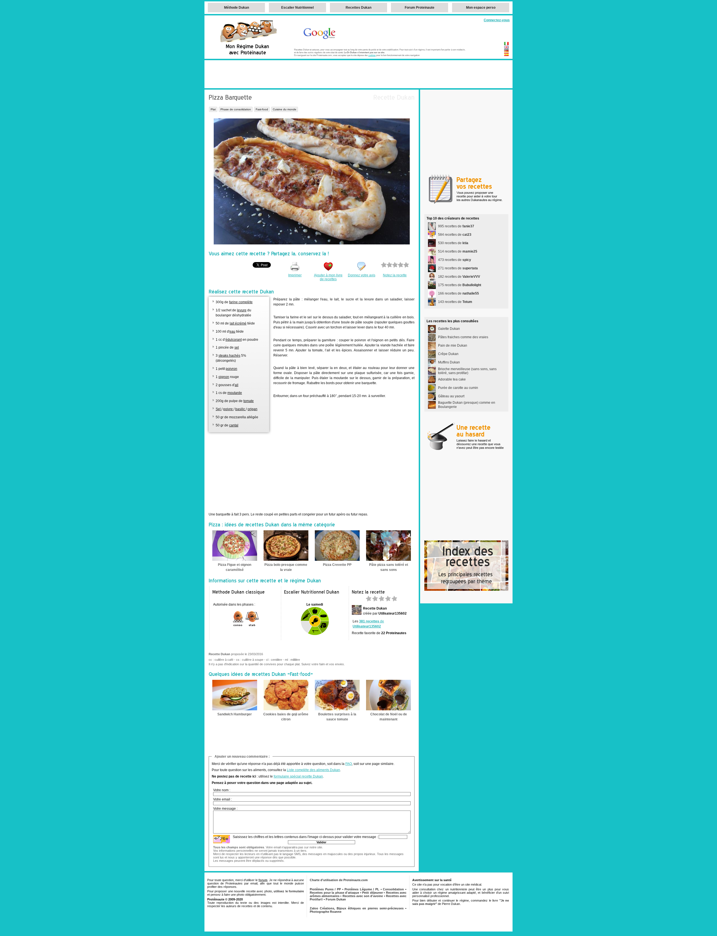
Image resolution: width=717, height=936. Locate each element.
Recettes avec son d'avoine (363, 896)
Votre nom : (221, 790)
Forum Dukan (336, 899)
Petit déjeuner (372, 892)
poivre (228, 409)
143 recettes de (455, 302)
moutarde (234, 393)
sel (236, 347)
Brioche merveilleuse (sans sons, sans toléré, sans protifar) (467, 371)
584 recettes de (454, 235)
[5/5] (394, 600)
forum (263, 880)
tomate (248, 401)
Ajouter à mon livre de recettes (328, 277)
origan (252, 409)
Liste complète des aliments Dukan (313, 770)
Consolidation (393, 889)
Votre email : (222, 799)
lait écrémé (238, 323)
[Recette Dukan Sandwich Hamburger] (234, 709)
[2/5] (375, 600)
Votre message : (225, 809)
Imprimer (295, 275)
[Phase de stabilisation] (252, 626)
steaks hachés (229, 356)
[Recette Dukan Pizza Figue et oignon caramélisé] (234, 560)
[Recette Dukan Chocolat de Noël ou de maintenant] (388, 709)
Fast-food (262, 109)
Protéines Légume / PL (361, 889)
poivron (231, 369)
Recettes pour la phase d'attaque (334, 892)
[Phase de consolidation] (238, 626)
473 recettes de (454, 260)
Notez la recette (395, 275)
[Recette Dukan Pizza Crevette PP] (337, 560)
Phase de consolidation (235, 109)
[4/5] (388, 600)
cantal (233, 425)
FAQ (348, 764)
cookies (372, 55)
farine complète (241, 302)
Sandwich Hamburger (234, 714)
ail (236, 385)
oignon (223, 377)
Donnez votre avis (361, 275)
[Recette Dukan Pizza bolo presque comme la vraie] (286, 560)
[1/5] (368, 600)
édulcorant (233, 340)
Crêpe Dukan (448, 354)
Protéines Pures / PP (325, 889)
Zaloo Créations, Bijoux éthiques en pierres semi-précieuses (357, 908)
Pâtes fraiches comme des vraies (463, 337)
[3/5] (381, 600)
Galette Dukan (449, 329)
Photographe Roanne (325, 911)
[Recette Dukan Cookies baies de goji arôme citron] (286, 709)
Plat (213, 109)
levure (241, 310)
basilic (240, 409)
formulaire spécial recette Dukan (298, 776)
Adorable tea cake (452, 379)
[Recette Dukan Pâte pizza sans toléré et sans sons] (388, 560)
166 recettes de (458, 293)
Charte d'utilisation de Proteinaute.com (339, 880)
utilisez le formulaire (289, 891)
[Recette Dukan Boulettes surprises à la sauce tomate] (337, 709)
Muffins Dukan (449, 362)
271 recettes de (458, 268)
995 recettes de (456, 226)
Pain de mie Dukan (452, 345)
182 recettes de (459, 277)
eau (232, 331)
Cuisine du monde (284, 109)
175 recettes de (459, 285)
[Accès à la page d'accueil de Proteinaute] (248, 42)
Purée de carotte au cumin (458, 388)
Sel (219, 409)
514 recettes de (457, 251)
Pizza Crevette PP (337, 565)
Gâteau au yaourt (451, 396)
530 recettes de (453, 243)
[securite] (221, 839)
